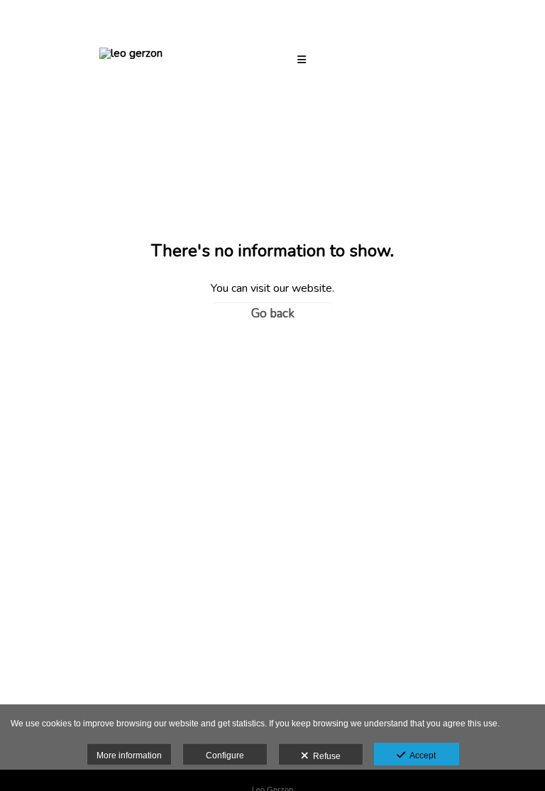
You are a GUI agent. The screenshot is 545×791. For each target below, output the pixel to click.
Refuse (325, 756)
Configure (225, 755)
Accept (420, 755)
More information (129, 755)
